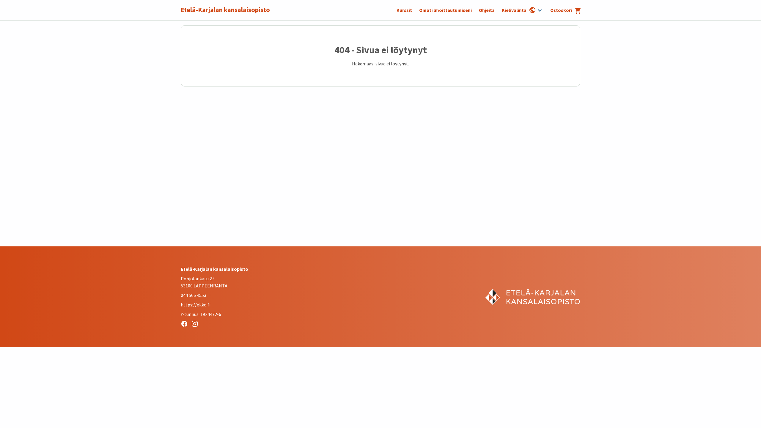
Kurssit (404, 10)
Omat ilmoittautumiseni (445, 10)
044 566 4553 (193, 295)
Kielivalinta (514, 10)
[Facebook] (186, 325)
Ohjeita (487, 10)
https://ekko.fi (195, 305)
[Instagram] (196, 325)
